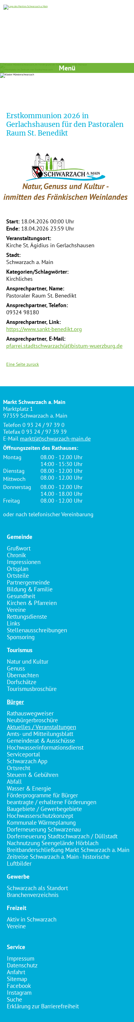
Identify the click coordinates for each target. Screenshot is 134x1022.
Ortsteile (18, 575)
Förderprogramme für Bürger (42, 795)
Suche (14, 999)
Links (13, 623)
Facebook (19, 985)
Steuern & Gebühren (32, 774)
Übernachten (23, 675)
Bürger (15, 701)
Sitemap (17, 978)
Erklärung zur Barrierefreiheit (43, 1006)
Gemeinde (19, 536)
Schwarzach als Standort (37, 888)
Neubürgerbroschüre (32, 720)
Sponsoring (21, 637)
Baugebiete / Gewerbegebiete (44, 808)
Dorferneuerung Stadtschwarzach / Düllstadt (62, 836)
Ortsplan (17, 568)
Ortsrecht (18, 767)
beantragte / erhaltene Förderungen (51, 802)
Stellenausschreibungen (37, 630)
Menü (67, 68)
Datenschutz (22, 965)
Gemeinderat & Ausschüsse (41, 740)
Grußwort (19, 548)
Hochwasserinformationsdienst (45, 747)
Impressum (20, 958)
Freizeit (16, 907)
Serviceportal (23, 754)
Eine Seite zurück (22, 364)
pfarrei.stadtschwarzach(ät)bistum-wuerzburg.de (64, 345)
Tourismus (19, 650)
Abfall (14, 781)
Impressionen (24, 561)
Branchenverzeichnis (33, 894)
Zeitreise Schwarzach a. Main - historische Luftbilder (58, 860)
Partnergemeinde (28, 582)
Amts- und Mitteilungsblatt (40, 733)
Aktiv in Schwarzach (31, 919)
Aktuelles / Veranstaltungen (41, 727)
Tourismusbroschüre (32, 688)
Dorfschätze (21, 682)
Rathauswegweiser (30, 713)
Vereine (16, 609)
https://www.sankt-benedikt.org (44, 329)
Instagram (19, 992)
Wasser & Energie (29, 788)
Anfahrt (16, 972)
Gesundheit (21, 596)
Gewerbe (18, 876)
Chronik (16, 555)
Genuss (16, 668)
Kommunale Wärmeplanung (41, 822)
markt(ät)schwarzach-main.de (55, 438)
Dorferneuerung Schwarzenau (44, 829)
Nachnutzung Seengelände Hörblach (52, 843)
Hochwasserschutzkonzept (40, 815)
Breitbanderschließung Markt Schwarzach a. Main (68, 849)
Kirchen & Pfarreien (32, 602)
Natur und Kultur (27, 661)
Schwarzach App (27, 761)
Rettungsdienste (27, 616)
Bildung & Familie (30, 589)
